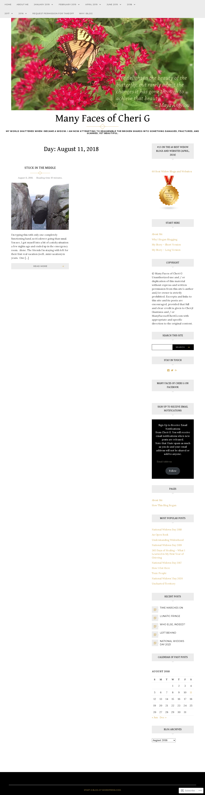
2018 (129, 4)
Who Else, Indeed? (172, 624)
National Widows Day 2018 (167, 529)
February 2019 (67, 4)
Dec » (163, 717)
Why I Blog (86, 13)
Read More (40, 266)
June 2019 (112, 4)
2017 (7, 13)
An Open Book (160, 534)
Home (8, 4)
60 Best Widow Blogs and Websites (172, 171)
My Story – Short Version (166, 244)
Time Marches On (171, 607)
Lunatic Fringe (170, 616)
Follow (172, 470)
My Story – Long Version (166, 249)
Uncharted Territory (163, 583)
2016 (21, 13)
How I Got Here (161, 568)
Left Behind (168, 632)
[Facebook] (168, 370)
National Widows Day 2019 (167, 545)
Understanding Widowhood (168, 539)
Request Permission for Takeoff (53, 13)
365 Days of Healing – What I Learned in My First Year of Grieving (168, 554)
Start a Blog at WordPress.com (102, 790)
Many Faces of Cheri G (102, 118)
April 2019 (91, 4)
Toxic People (159, 573)
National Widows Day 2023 (172, 643)
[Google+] (176, 370)
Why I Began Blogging (164, 239)
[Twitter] (172, 370)
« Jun (155, 717)
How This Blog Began (164, 505)
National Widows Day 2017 (167, 562)
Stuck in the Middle (40, 168)
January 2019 (42, 4)
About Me (23, 4)
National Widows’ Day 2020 (167, 578)
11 (191, 692)
